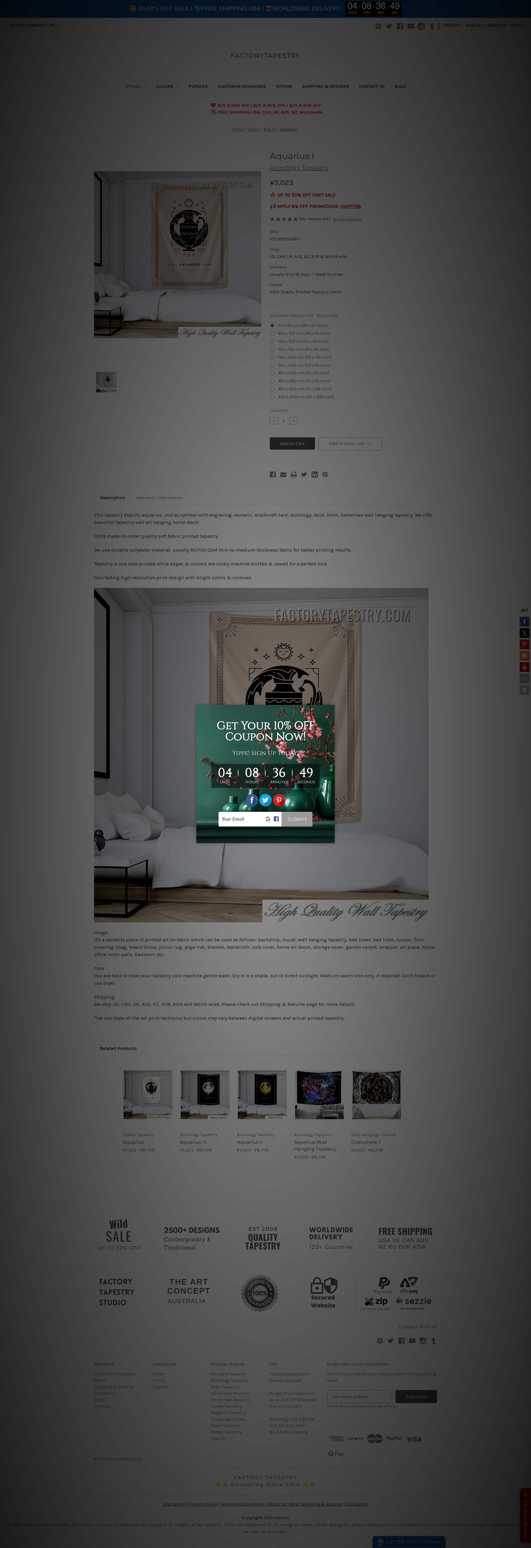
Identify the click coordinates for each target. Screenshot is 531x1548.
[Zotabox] (331, 838)
